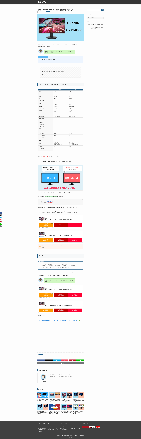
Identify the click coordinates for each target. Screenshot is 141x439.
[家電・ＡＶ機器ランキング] (92, 427)
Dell (44, 315)
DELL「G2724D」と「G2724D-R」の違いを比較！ (54, 71)
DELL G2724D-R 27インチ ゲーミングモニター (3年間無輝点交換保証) (58, 235)
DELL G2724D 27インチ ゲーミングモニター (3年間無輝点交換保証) (58, 219)
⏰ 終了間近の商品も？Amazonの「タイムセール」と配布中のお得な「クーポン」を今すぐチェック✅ (58, 320)
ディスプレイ (41, 354)
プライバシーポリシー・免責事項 (67, 435)
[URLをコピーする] (1, 226)
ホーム (59, 435)
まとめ (45, 74)
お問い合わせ (80, 435)
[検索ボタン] (102, 2)
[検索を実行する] (102, 10)
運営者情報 (75, 435)
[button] (41, 360)
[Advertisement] (60, 337)
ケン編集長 (43, 381)
